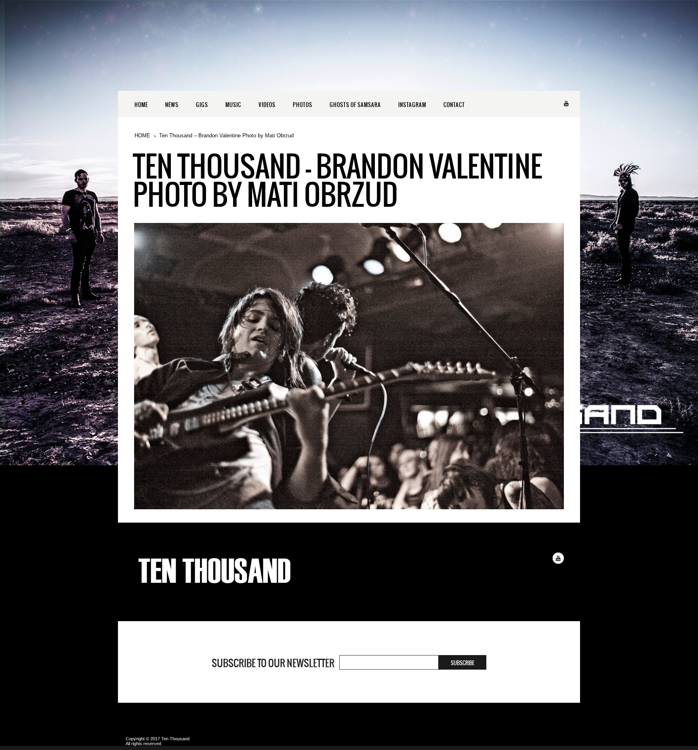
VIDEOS (267, 105)
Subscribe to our (273, 663)
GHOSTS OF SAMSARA (355, 105)
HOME (141, 105)
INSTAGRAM (412, 105)
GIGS (202, 105)
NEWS (172, 105)
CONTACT (454, 105)
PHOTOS (302, 105)
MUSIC (233, 105)
